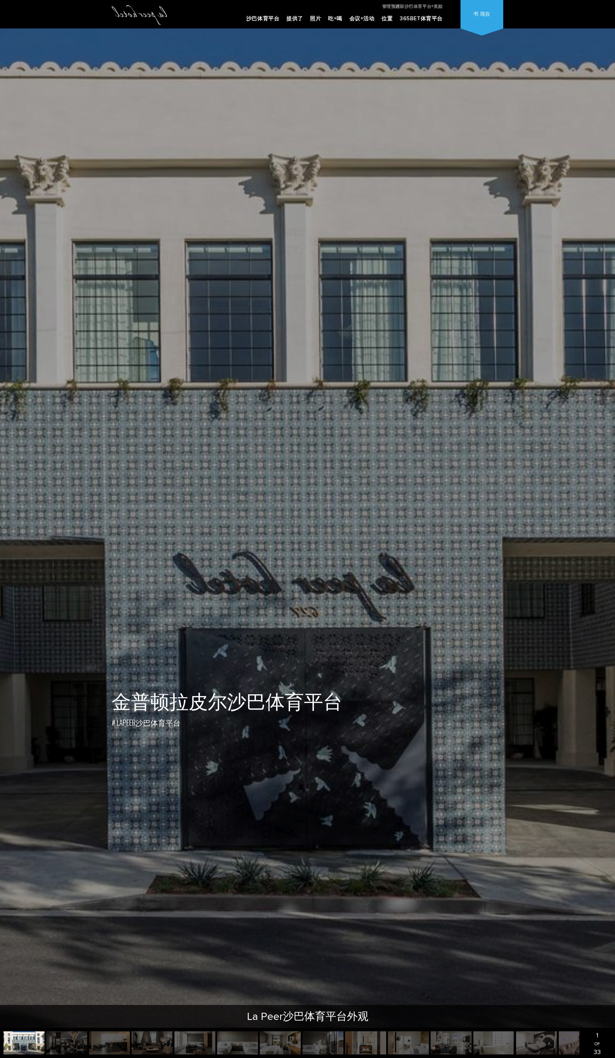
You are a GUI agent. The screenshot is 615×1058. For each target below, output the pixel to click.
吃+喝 (335, 18)
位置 (387, 18)
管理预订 (391, 6)
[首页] (139, 15)
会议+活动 (362, 18)
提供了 (295, 18)
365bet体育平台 (421, 18)
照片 (315, 18)
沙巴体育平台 (263, 18)
